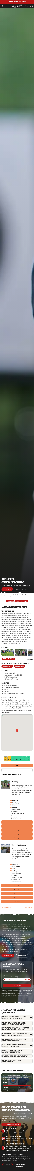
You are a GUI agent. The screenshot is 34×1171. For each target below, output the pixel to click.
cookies (14, 1161)
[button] (31, 659)
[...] (12, 796)
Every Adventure (7, 595)
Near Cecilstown (27, 595)
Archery (17, 595)
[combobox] (16, 770)
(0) (32, 6)
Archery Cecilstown (8, 597)
